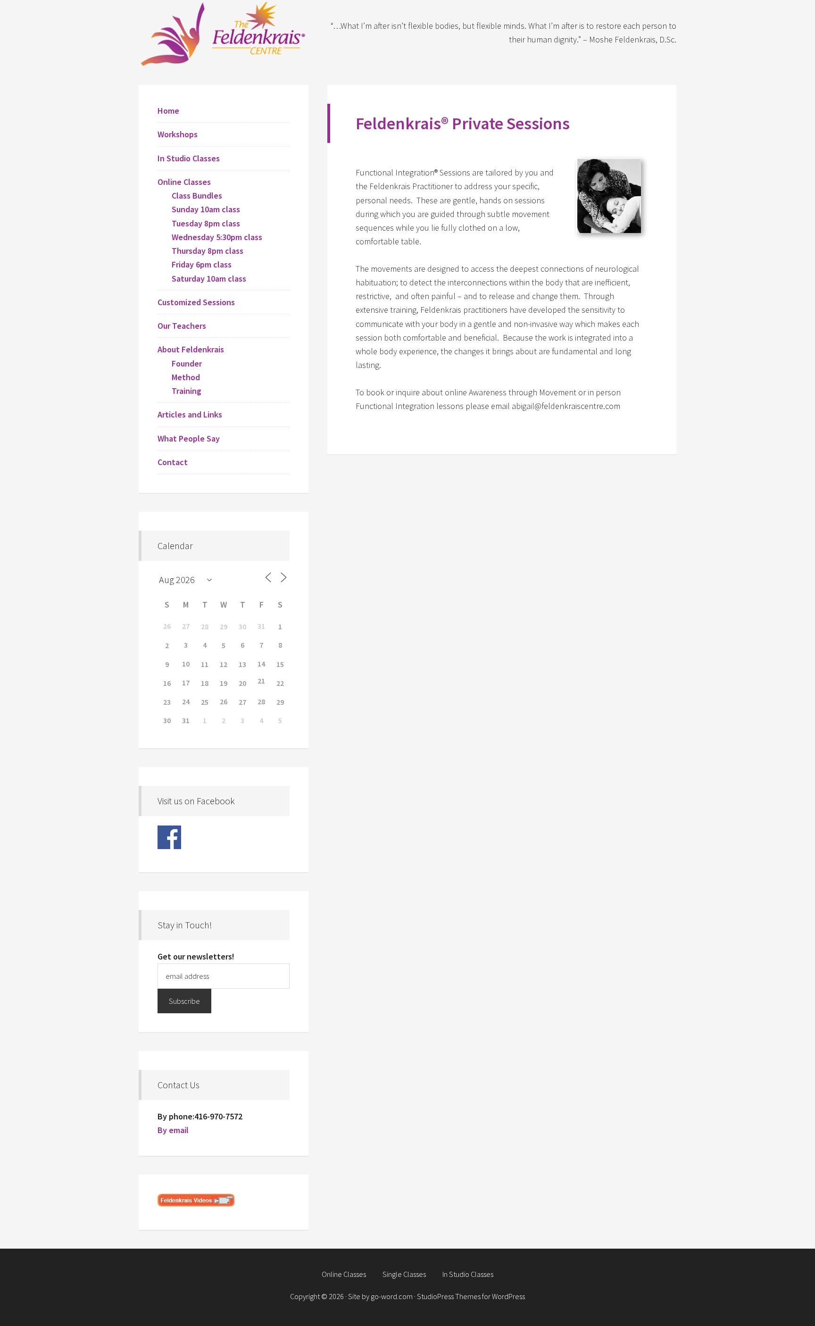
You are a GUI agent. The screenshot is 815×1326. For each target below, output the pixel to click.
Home (168, 110)
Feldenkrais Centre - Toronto (223, 33)
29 (223, 626)
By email (173, 1130)
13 (242, 664)
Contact (173, 462)
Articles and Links (190, 414)
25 (204, 702)
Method (186, 377)
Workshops (178, 134)
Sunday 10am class (206, 209)
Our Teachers (182, 325)
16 (167, 683)
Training (186, 390)
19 (223, 683)
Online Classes (184, 181)
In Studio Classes (189, 158)
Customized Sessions (196, 302)
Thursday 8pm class (207, 250)
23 (167, 702)
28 (204, 626)
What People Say (189, 438)
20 (242, 683)
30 (242, 626)
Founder (187, 363)
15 (280, 664)
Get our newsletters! (196, 956)
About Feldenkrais (191, 349)
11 (204, 664)
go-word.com (392, 1296)
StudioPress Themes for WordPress (471, 1296)
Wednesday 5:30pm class (217, 237)
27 (242, 702)
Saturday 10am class (209, 278)
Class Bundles (197, 195)
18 (204, 683)
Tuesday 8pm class (206, 223)
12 (223, 664)
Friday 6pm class (202, 264)
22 (280, 683)
